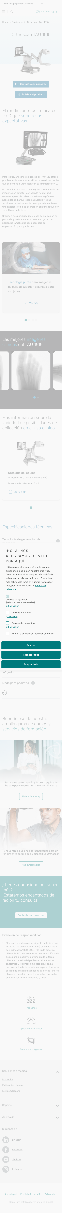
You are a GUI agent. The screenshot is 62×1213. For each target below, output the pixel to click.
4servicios (12, 627)
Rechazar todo (31, 654)
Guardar (31, 645)
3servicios (12, 606)
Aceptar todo (31, 664)
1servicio (11, 616)
